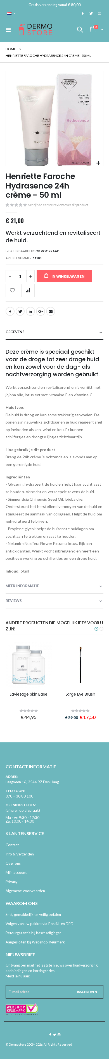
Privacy (12, 881)
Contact (12, 845)
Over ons (13, 863)
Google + (40, 311)
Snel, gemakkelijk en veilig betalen (33, 914)
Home (11, 49)
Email (50, 311)
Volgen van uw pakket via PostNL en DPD (40, 923)
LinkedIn (30, 311)
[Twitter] (91, 13)
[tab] (54, 332)
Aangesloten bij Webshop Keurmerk (35, 942)
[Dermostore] (35, 29)
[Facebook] (82, 13)
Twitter (20, 311)
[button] (98, 163)
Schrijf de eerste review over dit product (58, 205)
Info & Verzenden (20, 854)
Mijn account (16, 872)
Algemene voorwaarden (25, 891)
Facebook (10, 311)
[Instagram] (99, 13)
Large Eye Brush (80, 694)
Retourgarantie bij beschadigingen (33, 933)
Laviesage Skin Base (28, 694)
